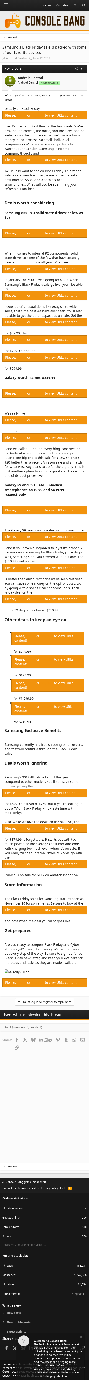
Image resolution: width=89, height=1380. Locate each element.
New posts (14, 1313)
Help (63, 1188)
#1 (82, 68)
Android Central (16, 58)
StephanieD (79, 1294)
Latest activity (16, 1332)
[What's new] (75, 5)
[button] (6, 5)
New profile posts (19, 1322)
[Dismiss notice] (80, 1337)
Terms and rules (28, 1188)
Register (38, 115)
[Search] (83, 5)
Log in (22, 115)
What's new (11, 1305)
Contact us (9, 1188)
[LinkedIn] (41, 1040)
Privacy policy (49, 1188)
